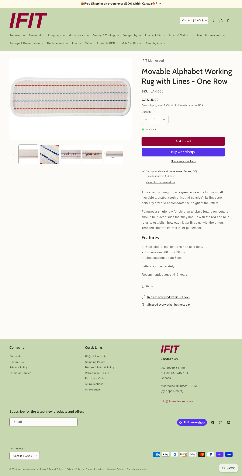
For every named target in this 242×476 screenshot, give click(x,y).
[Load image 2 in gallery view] (49, 154)
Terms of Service (20, 372)
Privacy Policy (18, 367)
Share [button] (149, 286)
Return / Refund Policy (99, 367)
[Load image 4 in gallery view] (92, 154)
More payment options (183, 161)
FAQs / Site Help (96, 356)
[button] (16, 35)
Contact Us (16, 361)
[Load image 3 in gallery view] (70, 154)
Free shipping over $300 (156, 105)
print (180, 197)
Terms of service (94, 469)
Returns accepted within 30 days (168, 297)
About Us (15, 356)
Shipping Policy (95, 361)
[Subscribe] (73, 422)
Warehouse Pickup (97, 372)
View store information (160, 182)
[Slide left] (13, 154)
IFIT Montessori (26, 469)
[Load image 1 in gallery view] (28, 154)
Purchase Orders (96, 378)
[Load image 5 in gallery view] (113, 154)
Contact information (137, 469)
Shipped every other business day (169, 304)
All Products (93, 389)
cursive (196, 197)
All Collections (94, 383)
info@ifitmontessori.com (177, 401)
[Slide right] (128, 154)
